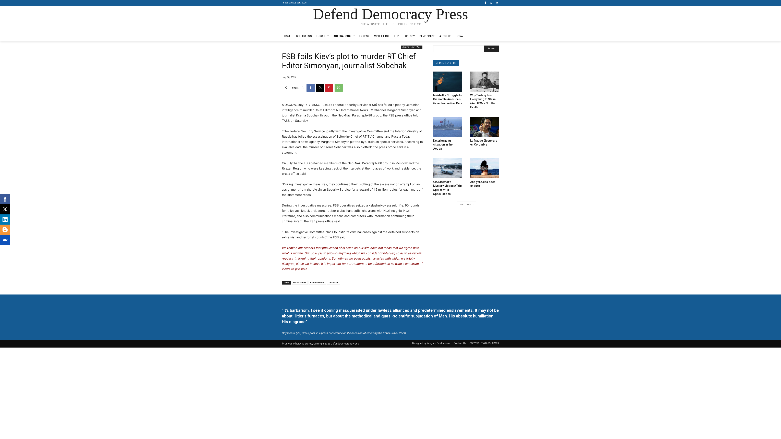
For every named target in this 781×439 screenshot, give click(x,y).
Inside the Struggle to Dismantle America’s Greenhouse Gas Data (447, 99)
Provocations (317, 282)
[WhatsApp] (339, 88)
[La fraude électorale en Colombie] (484, 127)
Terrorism (333, 282)
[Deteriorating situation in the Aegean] (447, 127)
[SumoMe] (5, 240)
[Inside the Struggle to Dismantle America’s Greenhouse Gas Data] (447, 82)
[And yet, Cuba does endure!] (484, 168)
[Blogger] (5, 230)
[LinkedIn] (5, 219)
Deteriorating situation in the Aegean (443, 144)
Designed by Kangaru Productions (298, 28)
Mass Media (299, 282)
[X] (491, 3)
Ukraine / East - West (411, 47)
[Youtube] (496, 3)
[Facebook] (485, 3)
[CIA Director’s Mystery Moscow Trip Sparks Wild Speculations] (447, 168)
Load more (465, 204)
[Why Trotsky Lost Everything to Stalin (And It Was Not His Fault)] (484, 82)
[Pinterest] (329, 88)
